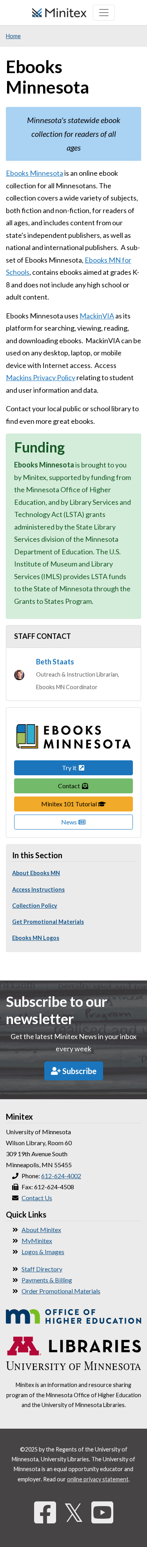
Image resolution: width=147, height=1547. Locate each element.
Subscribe (78, 1071)
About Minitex (41, 1229)
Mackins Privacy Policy (40, 377)
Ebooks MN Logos (35, 937)
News (69, 822)
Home (13, 36)
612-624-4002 (61, 1175)
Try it (70, 767)
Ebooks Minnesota (34, 173)
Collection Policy (34, 905)
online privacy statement (98, 1479)
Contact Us (37, 1197)
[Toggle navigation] (104, 12)
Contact (69, 785)
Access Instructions (38, 889)
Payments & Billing (47, 1280)
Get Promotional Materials (48, 921)
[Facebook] (45, 1512)
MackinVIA (97, 315)
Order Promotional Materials (61, 1291)
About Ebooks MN (36, 873)
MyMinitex (37, 1240)
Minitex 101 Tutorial (87, 804)
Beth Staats (55, 661)
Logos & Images (43, 1251)
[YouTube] (102, 1512)
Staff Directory (42, 1269)
